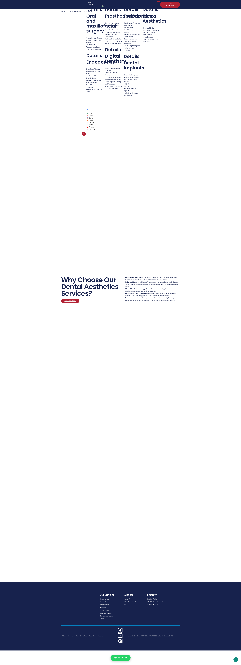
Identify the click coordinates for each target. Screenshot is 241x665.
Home (89, 2)
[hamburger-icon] (158, 1)
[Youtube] (120, 635)
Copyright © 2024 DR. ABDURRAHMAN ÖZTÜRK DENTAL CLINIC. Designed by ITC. (150, 636)
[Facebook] (120, 630)
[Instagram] (120, 641)
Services (90, 4)
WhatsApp (120, 658)
